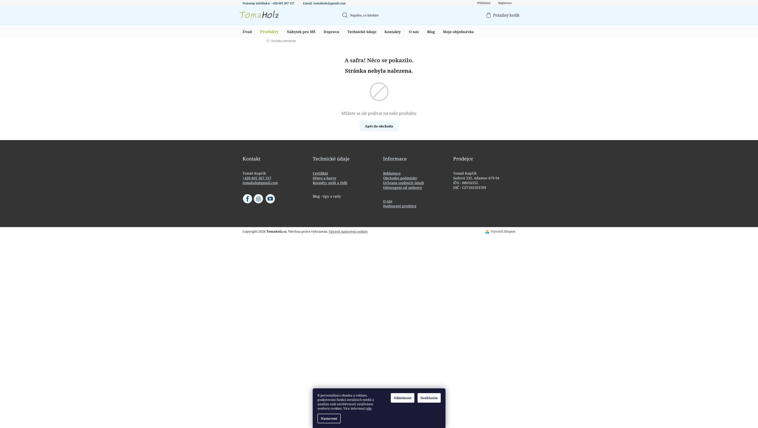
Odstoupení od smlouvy (402, 187)
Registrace (505, 3)
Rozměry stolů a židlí (330, 182)
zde (369, 408)
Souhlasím (429, 398)
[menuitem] (247, 31)
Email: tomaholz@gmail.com (324, 3)
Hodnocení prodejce (399, 205)
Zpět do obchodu (379, 126)
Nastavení (329, 418)
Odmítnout (402, 398)
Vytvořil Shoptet (503, 231)
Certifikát (320, 173)
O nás (387, 201)
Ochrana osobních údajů (403, 182)
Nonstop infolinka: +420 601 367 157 (268, 3)
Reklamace (392, 173)
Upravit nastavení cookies (348, 231)
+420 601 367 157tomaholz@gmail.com (260, 180)
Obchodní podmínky (400, 178)
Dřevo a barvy (324, 178)
